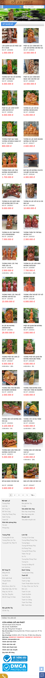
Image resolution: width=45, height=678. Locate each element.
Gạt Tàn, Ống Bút (7, 594)
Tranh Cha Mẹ (26, 597)
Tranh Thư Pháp (27, 602)
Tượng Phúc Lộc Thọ (8, 540)
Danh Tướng (6, 517)
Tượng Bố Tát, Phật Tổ (9, 543)
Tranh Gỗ (5, 519)
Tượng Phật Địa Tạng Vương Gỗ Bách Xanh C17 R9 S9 (11, 141)
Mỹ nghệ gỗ (8, 24)
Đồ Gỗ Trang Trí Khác (9, 597)
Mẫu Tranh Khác (27, 605)
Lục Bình (5, 575)
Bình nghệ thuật (7, 578)
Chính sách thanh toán (9, 647)
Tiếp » (33, 495)
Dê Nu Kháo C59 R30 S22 (10, 481)
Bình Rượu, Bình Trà (8, 586)
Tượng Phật (6, 503)
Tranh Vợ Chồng (27, 600)
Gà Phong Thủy (26, 548)
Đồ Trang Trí (6, 509)
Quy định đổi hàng (8, 652)
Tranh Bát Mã (26, 578)
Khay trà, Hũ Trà (7, 591)
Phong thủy (5, 528)
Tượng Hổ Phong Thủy (29, 545)
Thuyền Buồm (6, 581)
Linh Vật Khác (26, 567)
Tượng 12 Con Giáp (28, 537)
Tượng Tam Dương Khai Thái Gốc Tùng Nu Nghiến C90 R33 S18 (33, 390)
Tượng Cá (25, 562)
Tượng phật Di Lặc (8, 537)
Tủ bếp (24, 506)
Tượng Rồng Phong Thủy (29, 540)
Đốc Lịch (24, 589)
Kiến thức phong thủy (9, 522)
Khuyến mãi (26, 517)
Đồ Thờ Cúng (6, 511)
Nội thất (24, 501)
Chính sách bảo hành (9, 641)
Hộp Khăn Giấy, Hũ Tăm (9, 589)
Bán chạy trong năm (28, 514)
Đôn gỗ (4, 583)
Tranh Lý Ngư (26, 581)
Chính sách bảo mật (8, 644)
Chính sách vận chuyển (9, 650)
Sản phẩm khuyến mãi (28, 519)
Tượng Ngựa (26, 543)
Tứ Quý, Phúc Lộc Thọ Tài (30, 586)
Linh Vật (4, 506)
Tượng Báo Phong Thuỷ (29, 559)
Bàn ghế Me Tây (27, 503)
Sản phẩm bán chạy (28, 509)
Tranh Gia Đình (26, 594)
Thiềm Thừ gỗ (26, 554)
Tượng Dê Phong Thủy (29, 551)
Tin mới (4, 525)
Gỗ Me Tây (5, 610)
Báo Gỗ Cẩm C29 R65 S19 (32, 481)
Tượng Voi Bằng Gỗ (28, 564)
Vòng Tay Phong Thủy (9, 514)
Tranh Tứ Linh (26, 591)
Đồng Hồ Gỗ (6, 572)
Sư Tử (24, 556)
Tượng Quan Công (27, 572)
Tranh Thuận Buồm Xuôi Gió (30, 583)
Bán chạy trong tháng (28, 511)
